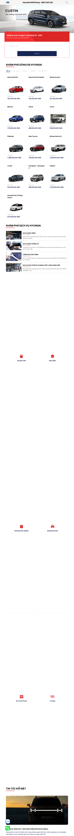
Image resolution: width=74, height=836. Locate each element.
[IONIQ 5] (58, 178)
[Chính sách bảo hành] (13, 256)
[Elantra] (15, 118)
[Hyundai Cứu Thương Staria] (15, 207)
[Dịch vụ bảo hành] (13, 235)
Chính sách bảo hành (30, 255)
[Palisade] (15, 148)
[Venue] (37, 118)
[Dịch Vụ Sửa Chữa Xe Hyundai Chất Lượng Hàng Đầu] (13, 267)
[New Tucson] (37, 148)
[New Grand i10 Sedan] (37, 89)
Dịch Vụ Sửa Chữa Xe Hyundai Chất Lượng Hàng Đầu (41, 265)
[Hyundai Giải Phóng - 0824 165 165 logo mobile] (8, 2)
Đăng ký (37, 53)
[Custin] (15, 178)
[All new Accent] (58, 89)
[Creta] (58, 118)
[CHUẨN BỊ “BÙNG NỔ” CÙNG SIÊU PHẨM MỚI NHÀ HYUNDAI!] (37, 810)
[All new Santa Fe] (58, 148)
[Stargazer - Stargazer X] (37, 178)
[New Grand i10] (15, 89)
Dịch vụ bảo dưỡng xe (31, 244)
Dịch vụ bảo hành (29, 233)
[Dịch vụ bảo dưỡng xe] (13, 246)
